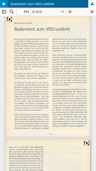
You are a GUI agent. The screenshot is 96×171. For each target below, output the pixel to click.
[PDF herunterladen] (92, 4)
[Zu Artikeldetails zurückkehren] (4, 4)
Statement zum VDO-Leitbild (32, 4)
